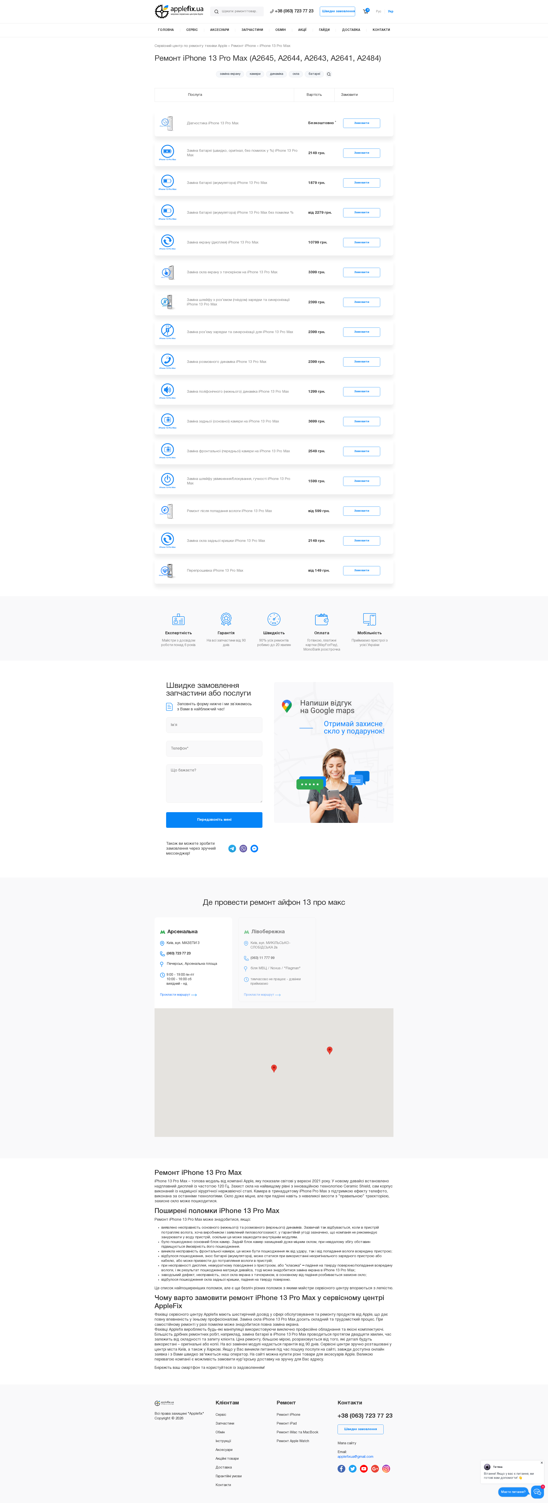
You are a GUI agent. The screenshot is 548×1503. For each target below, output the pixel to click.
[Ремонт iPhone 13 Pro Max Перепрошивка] (167, 570)
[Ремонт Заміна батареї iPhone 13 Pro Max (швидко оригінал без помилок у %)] (167, 153)
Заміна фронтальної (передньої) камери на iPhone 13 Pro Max (238, 451)
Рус (378, 11)
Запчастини (225, 1423)
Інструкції (223, 1441)
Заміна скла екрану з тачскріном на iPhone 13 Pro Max (232, 272)
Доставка (224, 1467)
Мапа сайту (347, 1443)
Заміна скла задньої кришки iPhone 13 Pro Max (226, 541)
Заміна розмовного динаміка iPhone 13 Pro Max (226, 362)
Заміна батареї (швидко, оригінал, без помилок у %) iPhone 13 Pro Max (242, 153)
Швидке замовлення (338, 11)
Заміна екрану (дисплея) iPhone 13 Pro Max (222, 242)
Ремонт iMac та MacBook (297, 1432)
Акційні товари (227, 1458)
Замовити (361, 123)
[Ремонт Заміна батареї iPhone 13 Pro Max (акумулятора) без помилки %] (167, 212)
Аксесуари (224, 1450)
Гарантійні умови (229, 1476)
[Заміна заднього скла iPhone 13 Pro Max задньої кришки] (167, 541)
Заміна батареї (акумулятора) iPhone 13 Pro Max (227, 183)
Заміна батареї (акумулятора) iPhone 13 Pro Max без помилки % (240, 212)
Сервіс (221, 1414)
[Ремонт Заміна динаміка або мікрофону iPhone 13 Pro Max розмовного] (167, 362)
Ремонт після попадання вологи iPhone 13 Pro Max (229, 511)
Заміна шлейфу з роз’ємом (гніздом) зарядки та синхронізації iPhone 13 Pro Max (238, 302)
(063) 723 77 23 (179, 953)
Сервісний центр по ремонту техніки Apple (191, 46)
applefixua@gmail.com (355, 1456)
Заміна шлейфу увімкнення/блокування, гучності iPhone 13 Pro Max (238, 481)
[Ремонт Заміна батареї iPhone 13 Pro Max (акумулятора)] (167, 183)
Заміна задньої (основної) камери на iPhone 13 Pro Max (233, 421)
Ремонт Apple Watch (293, 1441)
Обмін (220, 1432)
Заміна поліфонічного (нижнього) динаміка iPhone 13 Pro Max (238, 391)
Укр (390, 11)
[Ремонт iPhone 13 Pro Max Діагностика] (167, 123)
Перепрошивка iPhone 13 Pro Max (215, 570)
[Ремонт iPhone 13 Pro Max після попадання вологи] (167, 511)
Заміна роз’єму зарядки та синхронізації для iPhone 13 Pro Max (240, 332)
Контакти (223, 1485)
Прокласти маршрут (175, 994)
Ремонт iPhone (243, 46)
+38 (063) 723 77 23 (294, 11)
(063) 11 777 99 (262, 958)
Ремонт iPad (287, 1423)
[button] (329, 74)
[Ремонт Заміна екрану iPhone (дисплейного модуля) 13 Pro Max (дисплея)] (167, 242)
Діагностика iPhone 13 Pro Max (212, 123)
